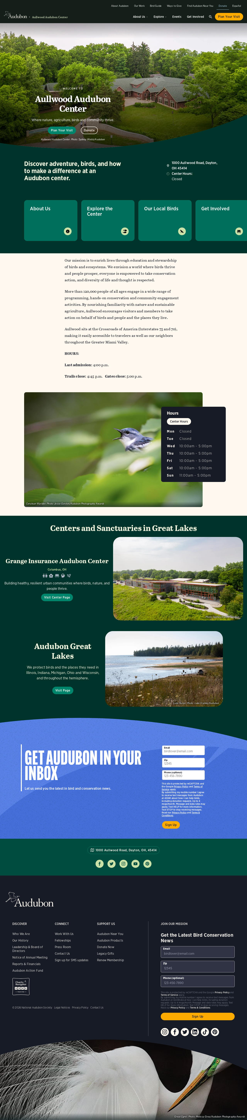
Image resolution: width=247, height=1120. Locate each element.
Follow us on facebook (100, 864)
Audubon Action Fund (27, 970)
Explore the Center (100, 211)
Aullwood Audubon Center (50, 17)
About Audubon (120, 5)
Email (167, 747)
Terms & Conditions (200, 1007)
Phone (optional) (173, 772)
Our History (20, 940)
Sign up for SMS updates (72, 960)
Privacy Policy (179, 812)
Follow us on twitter (111, 864)
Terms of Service (169, 994)
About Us (139, 17)
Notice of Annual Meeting (29, 957)
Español (236, 5)
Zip (165, 760)
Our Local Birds (161, 208)
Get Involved (195, 17)
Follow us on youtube (135, 864)
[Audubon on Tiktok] (205, 1032)
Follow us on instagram (123, 864)
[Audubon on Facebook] (175, 1032)
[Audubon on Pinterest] (215, 1032)
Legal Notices (62, 1007)
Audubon (29, 899)
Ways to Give (174, 5)
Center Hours (179, 421)
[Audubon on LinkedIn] (195, 1032)
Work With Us (64, 934)
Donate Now (105, 947)
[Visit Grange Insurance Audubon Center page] (123, 578)
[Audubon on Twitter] (185, 1032)
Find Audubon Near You (200, 5)
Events (176, 17)
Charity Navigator (21, 986)
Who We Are (21, 934)
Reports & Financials (26, 964)
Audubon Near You (110, 934)
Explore (159, 17)
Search (210, 17)
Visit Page (62, 690)
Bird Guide (156, 5)
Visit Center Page (57, 597)
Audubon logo (15, 15)
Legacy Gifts (105, 953)
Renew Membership (110, 960)
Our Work (139, 5)
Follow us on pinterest (147, 864)
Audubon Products (110, 940)
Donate (223, 5)
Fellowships (63, 940)
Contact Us (62, 953)
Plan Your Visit (229, 17)
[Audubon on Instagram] (165, 1032)
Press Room (63, 947)
